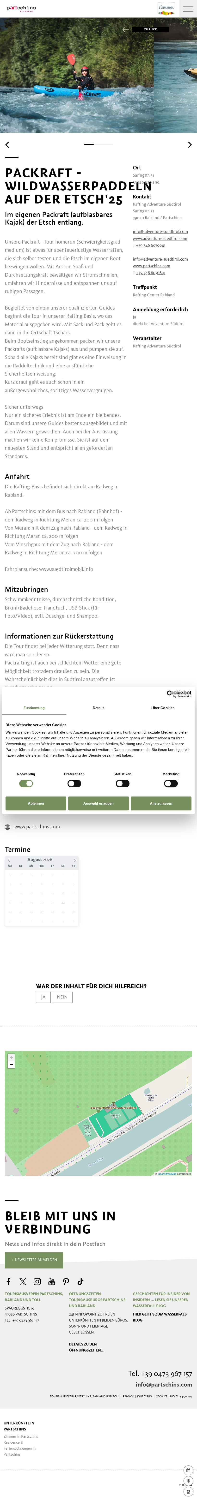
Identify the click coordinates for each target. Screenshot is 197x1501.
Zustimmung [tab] (34, 708)
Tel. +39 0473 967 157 (160, 1374)
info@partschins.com (164, 1385)
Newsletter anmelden (35, 1260)
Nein (62, 997)
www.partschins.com (37, 827)
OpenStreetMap (167, 1174)
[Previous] (7, 144)
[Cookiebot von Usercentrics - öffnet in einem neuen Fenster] (170, 694)
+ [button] (11, 1057)
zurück (150, 29)
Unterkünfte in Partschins (19, 1426)
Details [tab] (99, 708)
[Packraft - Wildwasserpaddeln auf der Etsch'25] (98, 1110)
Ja (43, 997)
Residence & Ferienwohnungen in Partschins (20, 1449)
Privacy (128, 1396)
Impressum (144, 1396)
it (183, 1485)
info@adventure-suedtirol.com (160, 232)
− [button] (11, 1065)
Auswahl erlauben (98, 803)
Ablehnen (36, 803)
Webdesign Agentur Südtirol (11, 1485)
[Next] (189, 144)
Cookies (161, 1396)
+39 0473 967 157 (25, 1320)
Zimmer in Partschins (21, 1437)
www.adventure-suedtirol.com (160, 239)
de (176, 1485)
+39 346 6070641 (150, 245)
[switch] (74, 783)
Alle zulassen (161, 803)
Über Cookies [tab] (162, 708)
